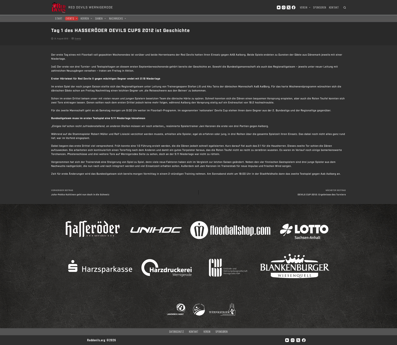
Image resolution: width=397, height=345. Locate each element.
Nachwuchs (116, 18)
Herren (85, 18)
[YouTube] (279, 7)
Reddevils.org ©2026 (101, 340)
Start (58, 18)
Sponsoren (319, 7)
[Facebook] (293, 7)
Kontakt (334, 7)
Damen (99, 18)
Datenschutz (176, 331)
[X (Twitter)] (288, 7)
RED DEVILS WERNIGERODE (90, 7)
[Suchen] (344, 7)
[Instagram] (283, 7)
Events (70, 18)
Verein (304, 7)
